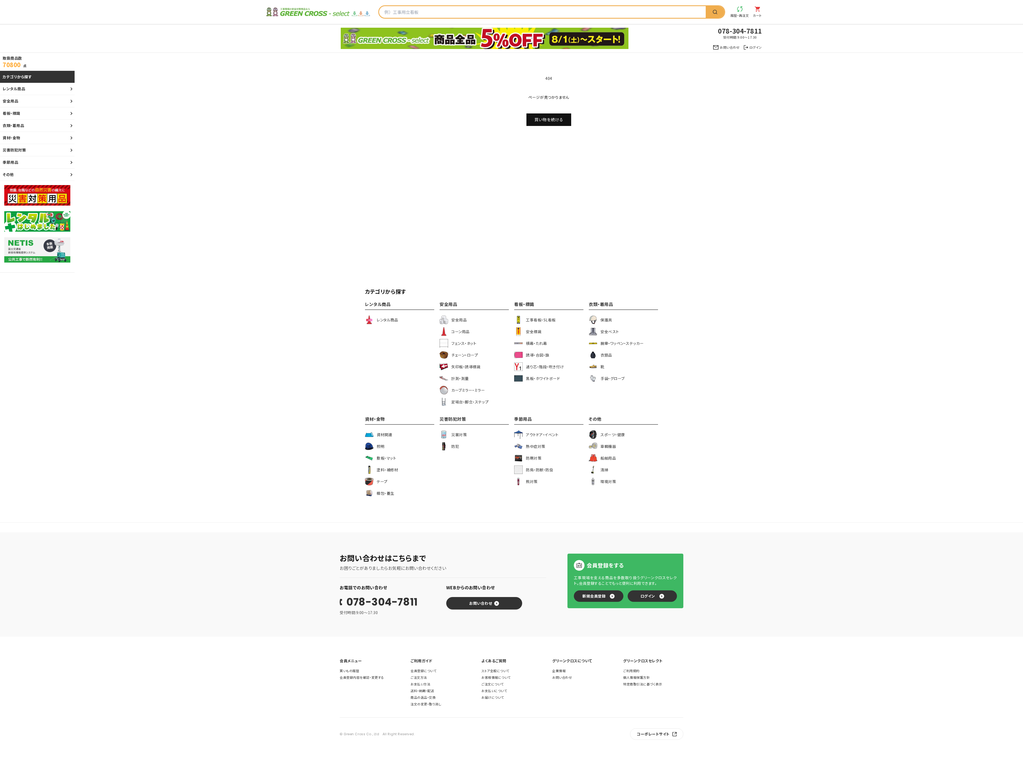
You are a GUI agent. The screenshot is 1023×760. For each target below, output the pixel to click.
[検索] (715, 12)
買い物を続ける (548, 119)
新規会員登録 (594, 596)
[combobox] (542, 12)
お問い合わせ (480, 603)
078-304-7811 (382, 602)
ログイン (647, 596)
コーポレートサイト (653, 734)
